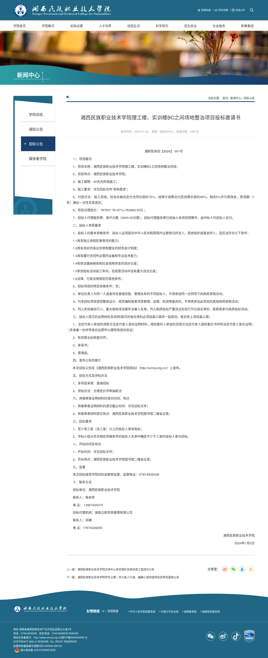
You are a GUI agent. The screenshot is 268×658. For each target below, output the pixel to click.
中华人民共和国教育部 (142, 611)
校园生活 (133, 26)
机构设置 (76, 26)
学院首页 (19, 26)
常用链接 (112, 611)
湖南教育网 (190, 611)
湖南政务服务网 (211, 611)
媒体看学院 (37, 158)
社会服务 (219, 26)
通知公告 (36, 129)
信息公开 (240, 10)
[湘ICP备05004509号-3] (74, 637)
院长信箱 (223, 10)
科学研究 (162, 26)
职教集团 (247, 26)
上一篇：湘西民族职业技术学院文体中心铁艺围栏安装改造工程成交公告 (110, 569)
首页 (225, 98)
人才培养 (105, 26)
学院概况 (48, 26)
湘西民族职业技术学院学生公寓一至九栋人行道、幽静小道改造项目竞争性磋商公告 (123, 577)
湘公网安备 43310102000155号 (38, 650)
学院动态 (36, 114)
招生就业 (190, 26)
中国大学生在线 (170, 611)
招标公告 (36, 143)
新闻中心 (235, 98)
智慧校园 (206, 10)
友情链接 (93, 611)
